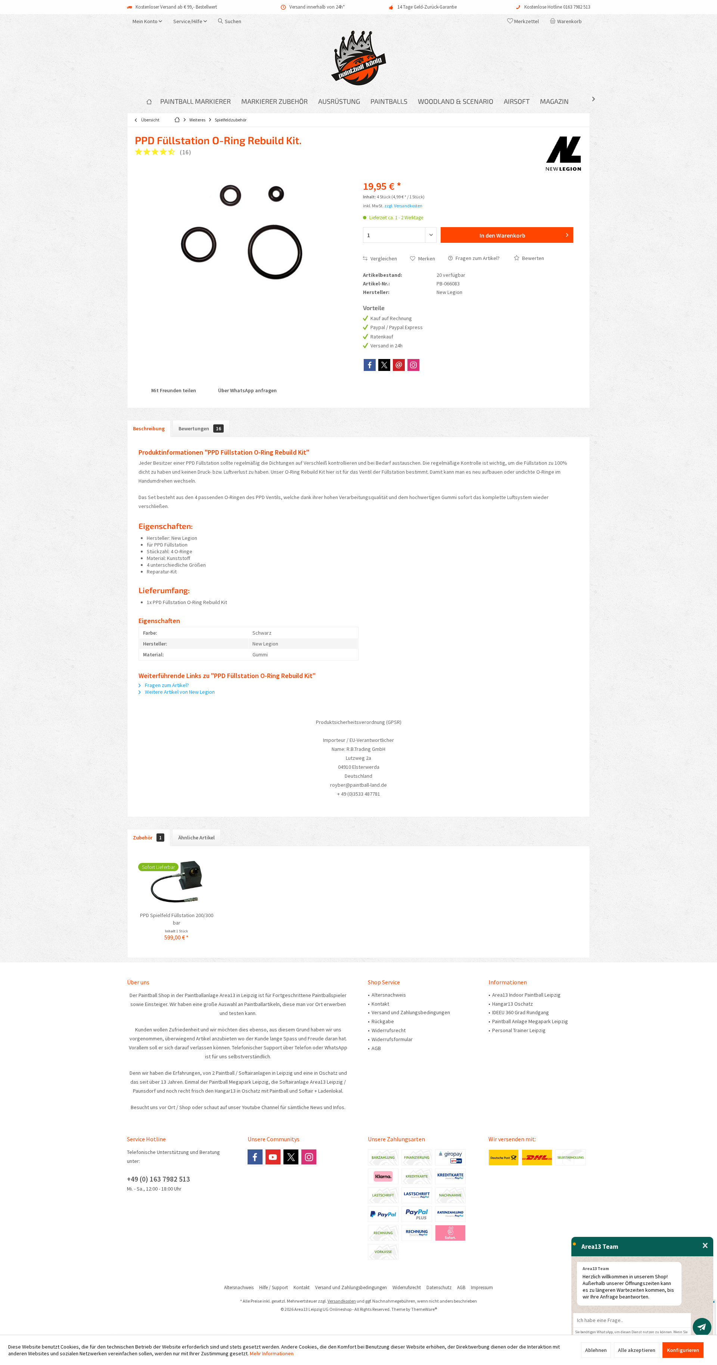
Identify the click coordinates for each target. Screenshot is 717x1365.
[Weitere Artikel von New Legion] (563, 153)
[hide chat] (705, 1245)
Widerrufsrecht (389, 1030)
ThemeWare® (424, 1309)
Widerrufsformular (392, 1039)
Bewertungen (200, 428)
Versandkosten (342, 1301)
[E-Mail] (399, 365)
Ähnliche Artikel (196, 837)
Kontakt (380, 1003)
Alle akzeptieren (636, 1350)
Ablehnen (596, 1350)
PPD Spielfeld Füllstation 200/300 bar (176, 919)
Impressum (482, 1288)
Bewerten (532, 258)
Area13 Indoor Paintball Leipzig (526, 994)
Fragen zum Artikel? (477, 258)
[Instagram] (413, 365)
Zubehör (147, 837)
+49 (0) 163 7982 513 (158, 1178)
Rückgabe (383, 1021)
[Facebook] (370, 365)
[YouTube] (273, 1156)
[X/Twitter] (384, 365)
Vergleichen (383, 258)
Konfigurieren (683, 1350)
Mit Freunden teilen (173, 390)
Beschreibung (149, 428)
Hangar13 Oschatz (512, 1003)
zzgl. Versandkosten (403, 205)
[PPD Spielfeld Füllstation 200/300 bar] (177, 881)
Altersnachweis (389, 994)
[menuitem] (567, 21)
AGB (376, 1048)
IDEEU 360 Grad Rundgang (520, 1012)
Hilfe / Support (273, 1288)
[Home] (149, 101)
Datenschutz (438, 1288)
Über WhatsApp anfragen (247, 390)
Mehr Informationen (272, 1353)
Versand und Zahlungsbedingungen (411, 1012)
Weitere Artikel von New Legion (179, 691)
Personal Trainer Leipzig (519, 1030)
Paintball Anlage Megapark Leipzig (530, 1021)
